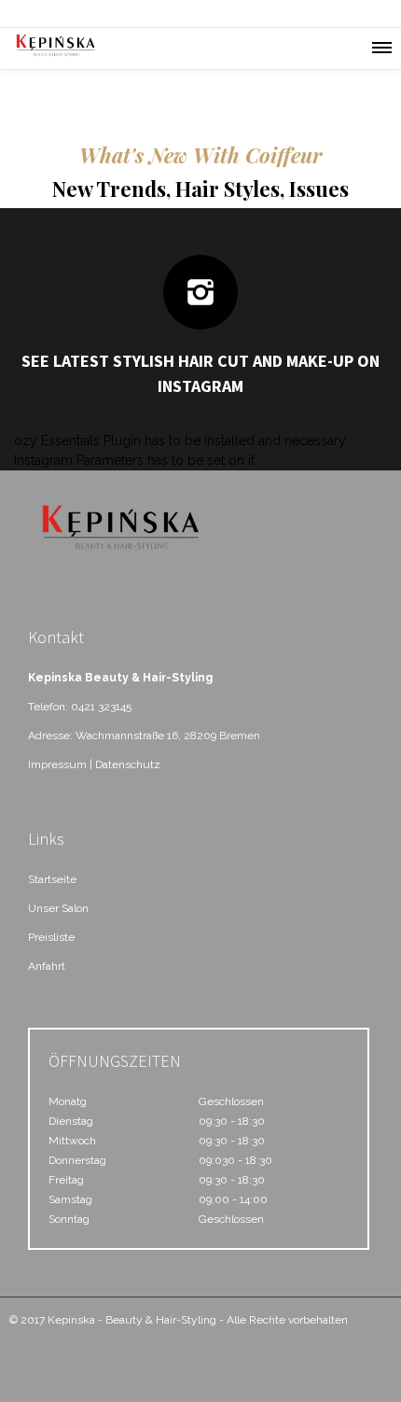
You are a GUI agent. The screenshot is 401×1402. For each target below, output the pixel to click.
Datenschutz (127, 764)
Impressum (57, 764)
